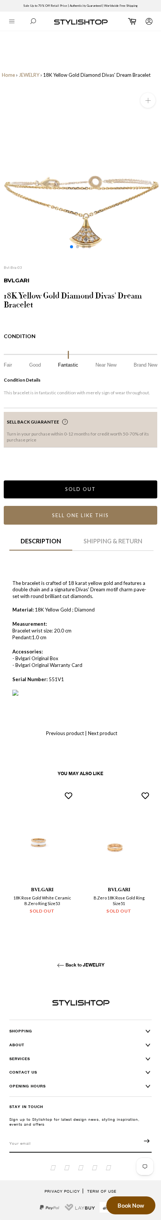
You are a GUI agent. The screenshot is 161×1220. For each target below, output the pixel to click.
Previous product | (66, 733)
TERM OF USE (101, 1191)
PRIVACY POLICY (62, 1191)
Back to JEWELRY (84, 965)
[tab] (40, 543)
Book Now (131, 1205)
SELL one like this (80, 515)
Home (8, 75)
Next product (102, 733)
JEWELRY (29, 75)
